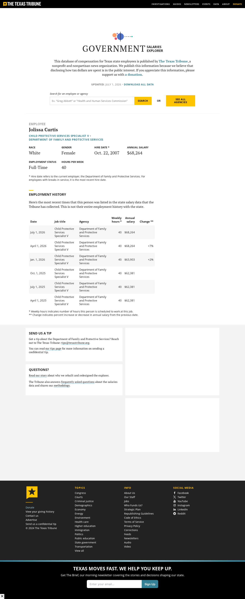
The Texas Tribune (173, 61)
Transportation (84, 546)
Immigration (82, 530)
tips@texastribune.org (75, 343)
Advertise (31, 520)
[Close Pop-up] (2, 596)
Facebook (183, 493)
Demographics (83, 505)
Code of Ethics (132, 517)
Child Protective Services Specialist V (59, 136)
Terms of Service (134, 521)
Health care (82, 521)
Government (114, 48)
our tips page (53, 348)
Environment (82, 517)
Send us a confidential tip (41, 524)
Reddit (181, 513)
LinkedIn (183, 509)
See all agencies (180, 101)
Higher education (85, 526)
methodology (62, 385)
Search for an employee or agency (69, 93)
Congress (80, 493)
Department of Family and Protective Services (66, 139)
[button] (122, 579)
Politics (79, 534)
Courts (79, 497)
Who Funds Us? (133, 505)
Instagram (184, 505)
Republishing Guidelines (139, 513)
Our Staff (129, 497)
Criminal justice (84, 501)
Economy (80, 509)
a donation (133, 74)
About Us (129, 493)
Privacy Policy (132, 526)
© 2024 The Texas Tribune (41, 528)
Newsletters (131, 538)
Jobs (126, 501)
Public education (85, 538)
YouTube (183, 501)
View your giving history (40, 511)
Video (127, 546)
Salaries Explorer (155, 49)
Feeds (127, 534)
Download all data (139, 84)
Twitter (182, 497)
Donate (30, 507)
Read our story (38, 375)
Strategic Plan (132, 509)
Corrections (131, 530)
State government (85, 542)
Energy (79, 513)
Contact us (32, 515)
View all (79, 550)
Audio (127, 542)
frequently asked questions (78, 382)
